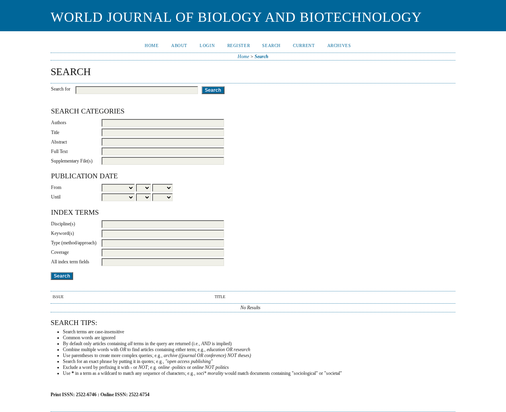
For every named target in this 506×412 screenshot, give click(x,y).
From (56, 187)
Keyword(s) (62, 233)
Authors (58, 122)
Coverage (60, 252)
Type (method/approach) (73, 243)
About (179, 45)
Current (304, 45)
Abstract (59, 142)
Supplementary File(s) (72, 161)
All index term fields (70, 262)
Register (238, 45)
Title (55, 132)
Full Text (59, 151)
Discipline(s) (63, 224)
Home (152, 45)
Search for (60, 89)
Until (55, 197)
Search (271, 45)
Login (207, 45)
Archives (339, 45)
